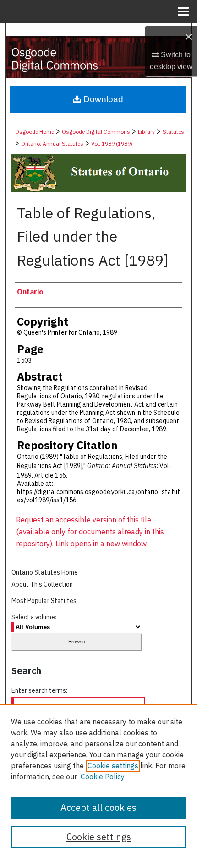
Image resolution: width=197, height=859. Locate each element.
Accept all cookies (98, 807)
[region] (98, 781)
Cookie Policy (103, 776)
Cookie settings (113, 765)
